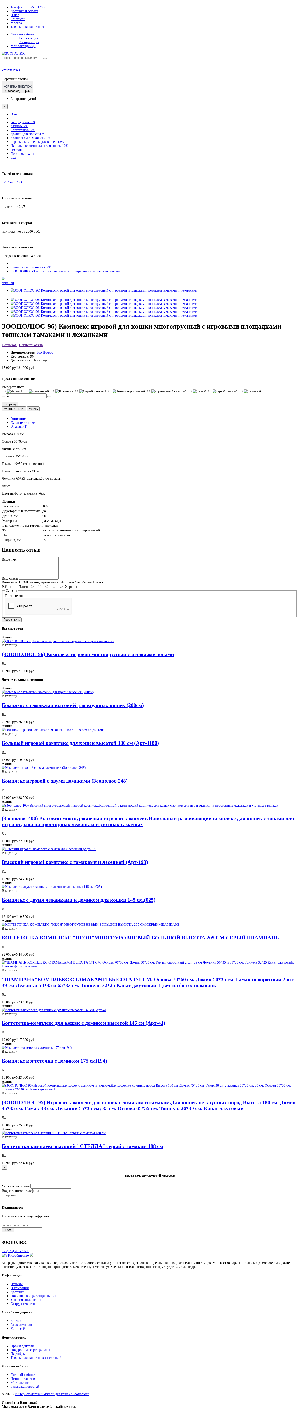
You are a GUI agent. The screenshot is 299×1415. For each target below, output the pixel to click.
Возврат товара (22, 1324)
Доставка (17, 1292)
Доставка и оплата (24, 11)
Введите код (14, 595)
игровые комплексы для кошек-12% (37, 142)
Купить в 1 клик (14, 408)
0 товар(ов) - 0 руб (18, 89)
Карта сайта (19, 1328)
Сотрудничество (23, 1304)
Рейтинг (8, 587)
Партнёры (18, 1354)
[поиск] (45, 58)
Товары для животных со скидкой (36, 1357)
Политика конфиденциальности (34, 1296)
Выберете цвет (13, 387)
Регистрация (28, 38)
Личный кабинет (23, 1375)
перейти (8, 283)
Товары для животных (27, 27)
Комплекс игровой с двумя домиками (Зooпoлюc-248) (65, 781)
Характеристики (23, 422)
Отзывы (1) (19, 426)
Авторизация (29, 42)
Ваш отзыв (10, 578)
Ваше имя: (9, 559)
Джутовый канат (23, 153)
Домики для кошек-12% (28, 134)
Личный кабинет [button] (23, 34)
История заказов (23, 1378)
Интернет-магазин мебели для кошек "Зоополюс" (52, 1394)
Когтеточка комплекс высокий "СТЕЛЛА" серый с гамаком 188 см (82, 1146)
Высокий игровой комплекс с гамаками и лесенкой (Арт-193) (75, 862)
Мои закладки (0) (23, 46)
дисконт (17, 149)
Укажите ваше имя (16, 1186)
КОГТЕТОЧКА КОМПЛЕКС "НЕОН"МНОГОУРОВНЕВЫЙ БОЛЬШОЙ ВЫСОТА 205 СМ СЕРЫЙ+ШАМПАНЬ (140, 938)
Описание (18, 418)
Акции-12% (19, 126)
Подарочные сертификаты (30, 1350)
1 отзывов (9, 345)
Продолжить (12, 619)
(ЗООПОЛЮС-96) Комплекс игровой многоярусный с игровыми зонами (65, 271)
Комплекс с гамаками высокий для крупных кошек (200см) (73, 705)
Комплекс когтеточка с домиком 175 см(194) (54, 1061)
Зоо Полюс (45, 352)
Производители (22, 1346)
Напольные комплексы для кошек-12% (39, 146)
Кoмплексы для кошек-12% (31, 138)
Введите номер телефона (20, 1191)
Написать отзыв (31, 345)
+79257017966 (28, 7)
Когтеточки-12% (23, 130)
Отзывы (17, 1284)
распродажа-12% (23, 122)
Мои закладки (21, 1382)
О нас (15, 15)
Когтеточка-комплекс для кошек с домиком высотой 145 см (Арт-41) (83, 1023)
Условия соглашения (26, 1300)
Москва (16, 23)
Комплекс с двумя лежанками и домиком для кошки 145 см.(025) (78, 900)
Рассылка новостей (25, 1386)
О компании (20, 1288)
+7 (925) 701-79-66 (15, 1251)
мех (13, 157)
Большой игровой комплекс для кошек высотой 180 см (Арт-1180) (80, 743)
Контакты (18, 19)
